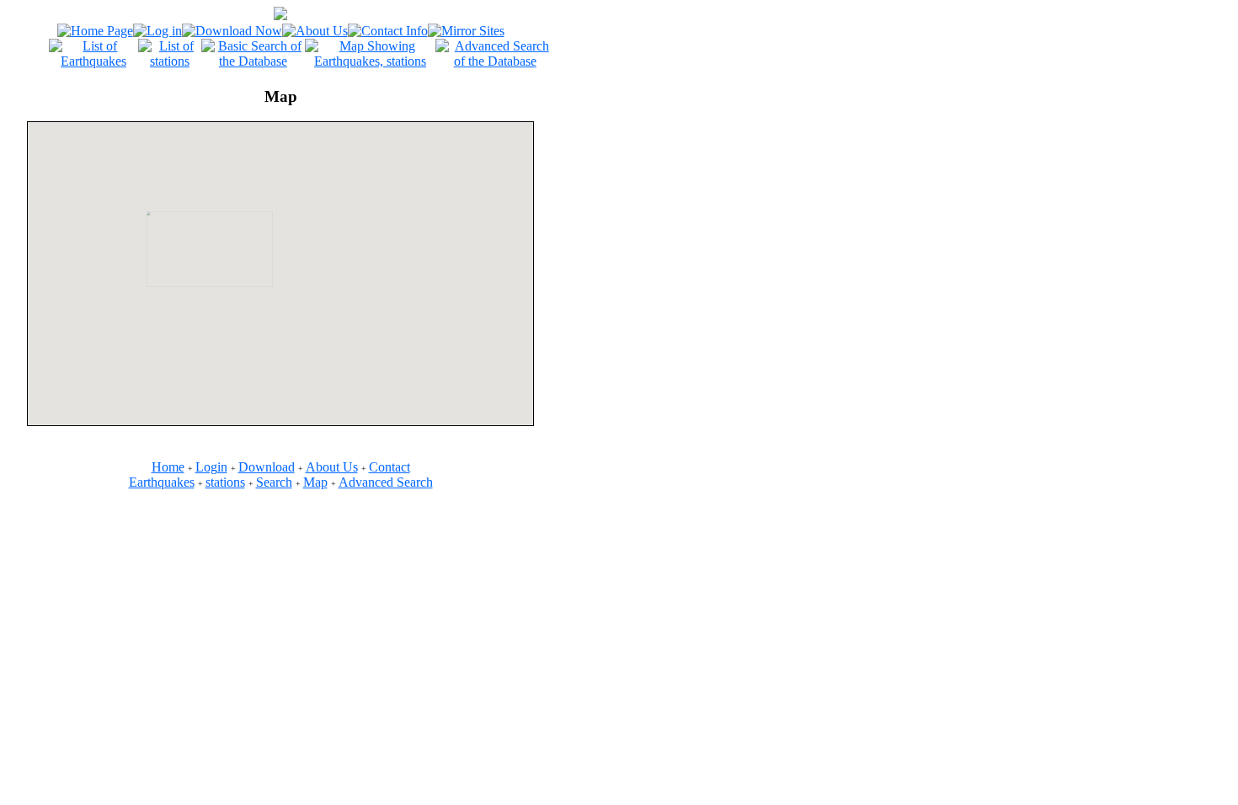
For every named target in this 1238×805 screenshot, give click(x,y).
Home (168, 467)
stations (225, 482)
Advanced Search (386, 482)
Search (274, 482)
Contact (389, 467)
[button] (290, 296)
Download (266, 467)
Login (211, 467)
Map (315, 482)
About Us (332, 467)
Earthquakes (162, 482)
